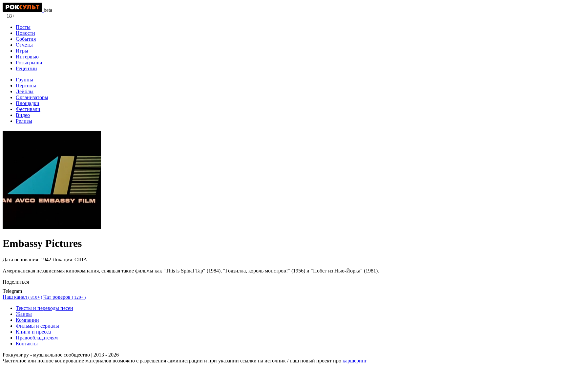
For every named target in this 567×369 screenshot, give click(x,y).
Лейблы (24, 91)
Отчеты (24, 45)
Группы (24, 79)
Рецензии (26, 68)
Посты (23, 27)
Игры (22, 51)
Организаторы (32, 97)
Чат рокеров (64, 297)
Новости (25, 33)
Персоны (26, 85)
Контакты (27, 343)
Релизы (24, 121)
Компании (27, 320)
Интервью (27, 56)
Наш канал (22, 297)
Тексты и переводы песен (44, 308)
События (26, 39)
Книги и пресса (33, 332)
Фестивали (28, 109)
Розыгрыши (29, 62)
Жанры (24, 314)
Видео (23, 115)
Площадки (27, 103)
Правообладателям (37, 337)
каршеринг (355, 360)
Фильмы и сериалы (37, 326)
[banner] (23, 10)
